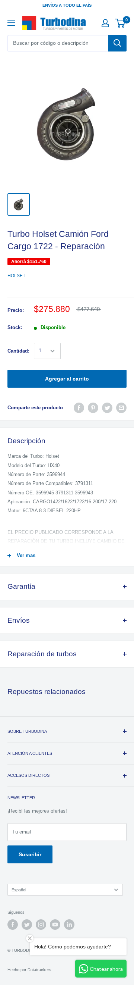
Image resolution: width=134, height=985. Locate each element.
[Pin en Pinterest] (93, 408)
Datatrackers (39, 969)
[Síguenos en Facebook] (12, 924)
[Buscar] (117, 43)
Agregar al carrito (67, 379)
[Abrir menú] (11, 23)
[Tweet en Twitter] (107, 408)
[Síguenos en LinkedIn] (69, 924)
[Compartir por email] (121, 408)
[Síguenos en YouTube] (55, 924)
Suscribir (30, 854)
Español (19, 890)
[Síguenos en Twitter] (27, 924)
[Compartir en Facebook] (79, 408)
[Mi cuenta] (105, 23)
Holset (16, 275)
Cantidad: (18, 351)
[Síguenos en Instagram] (41, 924)
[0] (120, 23)
